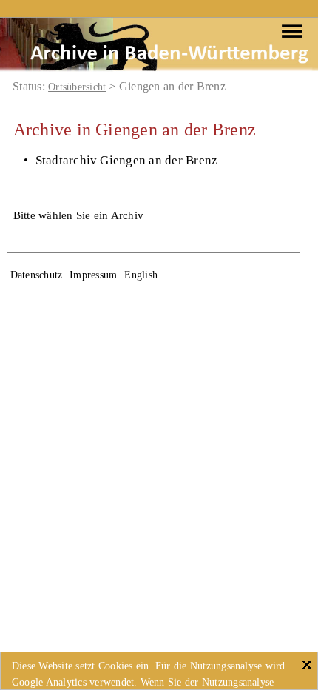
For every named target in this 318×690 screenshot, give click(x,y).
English (141, 275)
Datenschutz (36, 275)
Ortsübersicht (77, 87)
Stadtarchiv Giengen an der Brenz (126, 160)
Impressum (93, 275)
